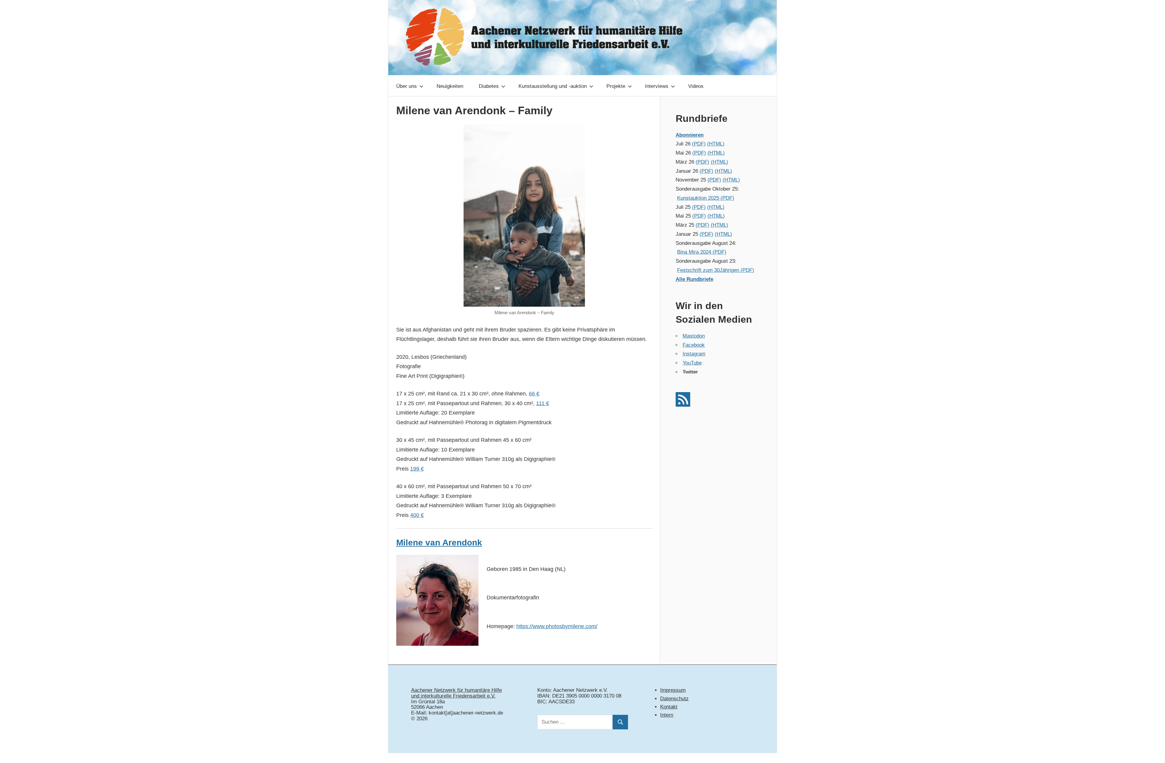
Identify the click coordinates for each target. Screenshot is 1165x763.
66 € (534, 394)
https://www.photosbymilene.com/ (556, 626)
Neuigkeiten (450, 86)
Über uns (406, 86)
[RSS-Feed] (683, 405)
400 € (417, 515)
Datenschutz (674, 698)
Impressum (673, 690)
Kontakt (668, 707)
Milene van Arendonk (439, 542)
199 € (417, 469)
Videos (696, 86)
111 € (542, 403)
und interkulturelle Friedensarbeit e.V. (453, 696)
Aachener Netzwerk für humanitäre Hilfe (456, 690)
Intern (666, 715)
